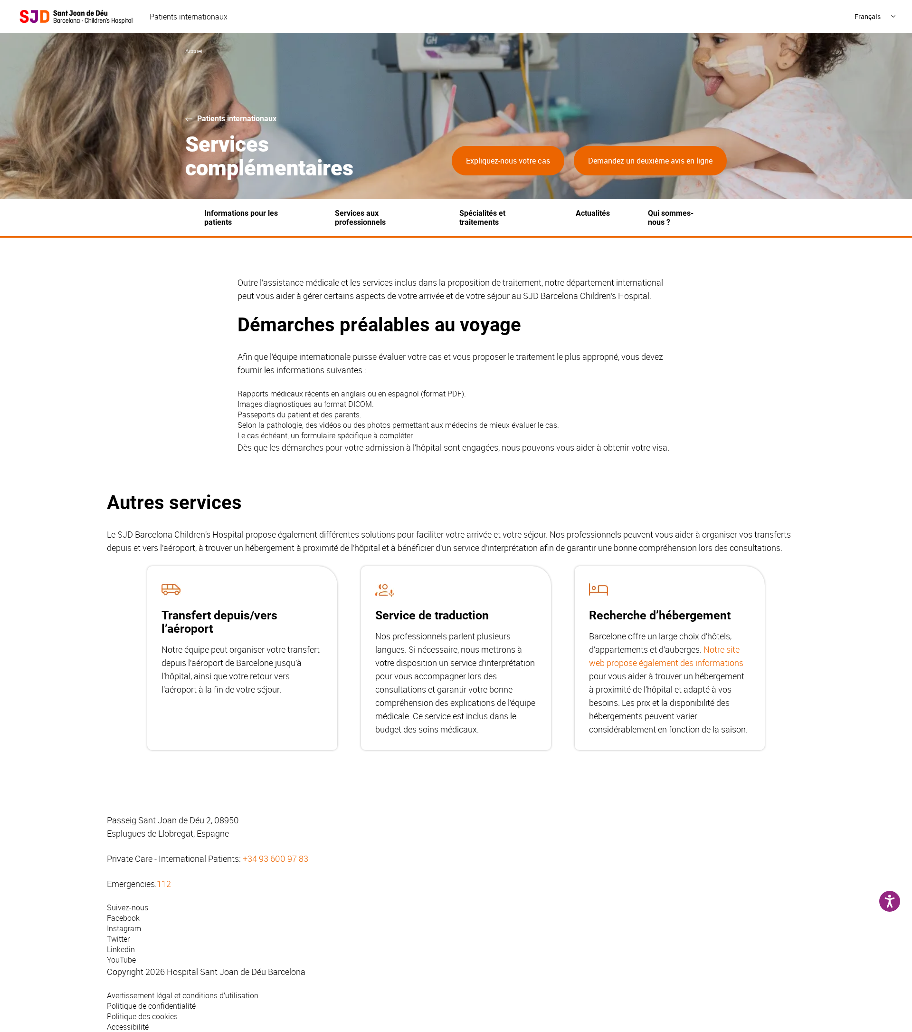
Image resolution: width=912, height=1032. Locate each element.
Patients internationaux (189, 16)
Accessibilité (128, 1027)
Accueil (194, 51)
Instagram (124, 928)
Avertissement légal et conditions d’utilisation (182, 995)
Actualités (593, 213)
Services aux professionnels (360, 218)
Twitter (118, 939)
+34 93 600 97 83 (275, 858)
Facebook (123, 918)
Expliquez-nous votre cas (508, 160)
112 (164, 883)
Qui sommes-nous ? (671, 218)
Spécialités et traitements (482, 218)
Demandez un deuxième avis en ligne (650, 160)
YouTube (121, 960)
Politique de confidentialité (151, 1006)
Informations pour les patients (241, 218)
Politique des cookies (142, 1016)
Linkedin (121, 949)
